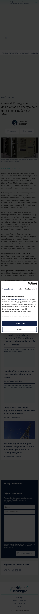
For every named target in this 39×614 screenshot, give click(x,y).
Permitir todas (19, 323)
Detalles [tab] (19, 289)
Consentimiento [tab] (8, 289)
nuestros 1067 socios (18, 299)
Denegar (19, 329)
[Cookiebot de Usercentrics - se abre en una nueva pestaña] (28, 283)
